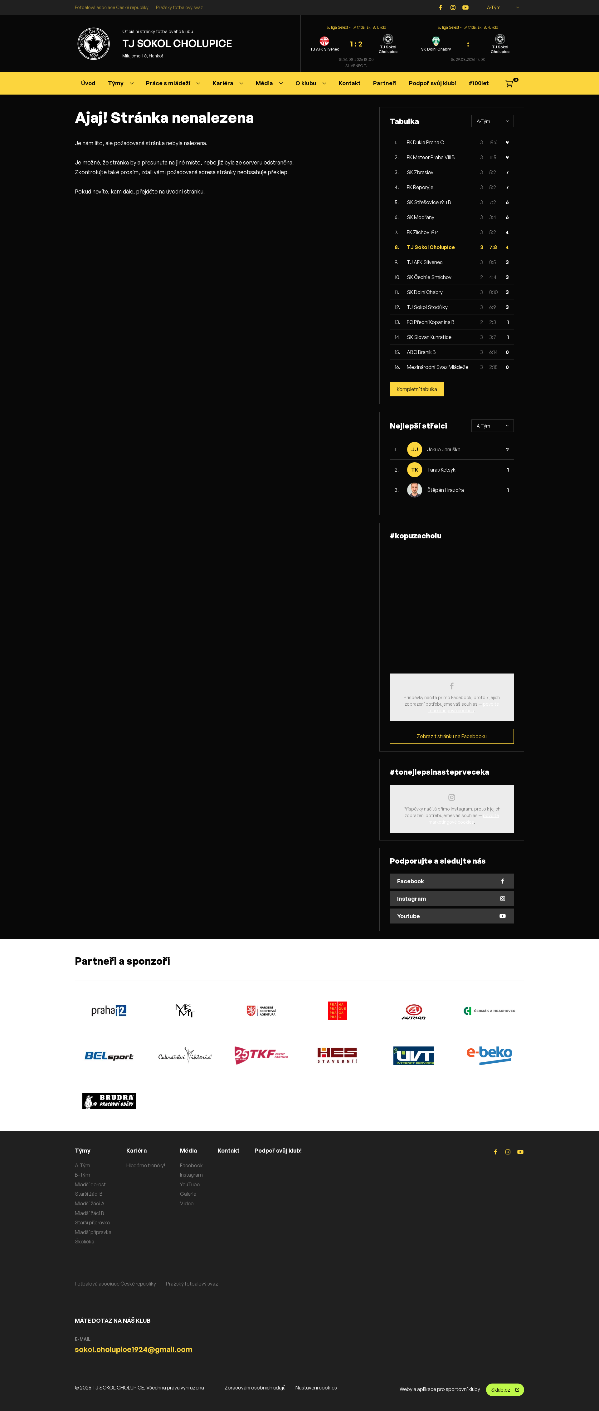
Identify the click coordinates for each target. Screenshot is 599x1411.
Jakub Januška (443, 449)
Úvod (88, 83)
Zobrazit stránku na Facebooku (452, 736)
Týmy (116, 83)
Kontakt (350, 83)
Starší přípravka (92, 1222)
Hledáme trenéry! (145, 1165)
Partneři (385, 83)
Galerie (188, 1194)
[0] (509, 83)
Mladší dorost (90, 1184)
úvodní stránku (184, 191)
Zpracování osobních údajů (255, 1387)
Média (264, 83)
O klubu (305, 83)
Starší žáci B (89, 1194)
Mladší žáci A (90, 1203)
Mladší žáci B (89, 1213)
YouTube (190, 1184)
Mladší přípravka (93, 1232)
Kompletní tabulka (417, 389)
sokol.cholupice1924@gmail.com (133, 1349)
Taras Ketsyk (441, 470)
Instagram (191, 1175)
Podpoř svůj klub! (432, 83)
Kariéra (223, 83)
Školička (84, 1241)
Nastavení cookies (316, 1387)
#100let (479, 83)
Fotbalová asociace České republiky (112, 7)
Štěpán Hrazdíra (445, 490)
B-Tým (82, 1175)
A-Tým (493, 7)
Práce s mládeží (168, 83)
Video (187, 1203)
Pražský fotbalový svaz (179, 7)
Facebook (191, 1165)
